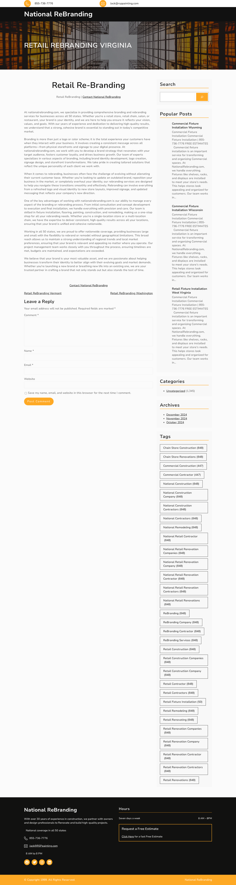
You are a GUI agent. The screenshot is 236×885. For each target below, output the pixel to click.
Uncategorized (175, 391)
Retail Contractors (179, 693)
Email (28, 365)
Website (29, 379)
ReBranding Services (180, 640)
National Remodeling (180, 527)
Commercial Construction (183, 466)
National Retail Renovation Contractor (180, 577)
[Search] (202, 97)
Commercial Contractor (182, 475)
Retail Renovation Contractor (182, 756)
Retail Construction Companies (183, 660)
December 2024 (176, 415)
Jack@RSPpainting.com (43, 846)
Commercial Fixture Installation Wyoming (187, 125)
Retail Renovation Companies (182, 730)
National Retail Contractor (180, 538)
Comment (31, 315)
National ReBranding (58, 14)
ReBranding (174, 613)
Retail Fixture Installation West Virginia (189, 291)
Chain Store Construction (183, 448)
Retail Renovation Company (181, 743)
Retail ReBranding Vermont (42, 293)
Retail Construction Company (182, 673)
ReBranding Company (181, 622)
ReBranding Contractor (182, 631)
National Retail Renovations (181, 602)
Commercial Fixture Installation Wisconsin (187, 208)
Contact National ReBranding (102, 97)
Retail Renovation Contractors (183, 769)
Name (29, 351)
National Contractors (180, 518)
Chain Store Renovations (183, 457)
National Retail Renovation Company (180, 564)
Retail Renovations (179, 780)
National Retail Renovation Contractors (180, 589)
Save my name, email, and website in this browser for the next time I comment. (79, 393)
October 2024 (175, 422)
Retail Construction (179, 649)
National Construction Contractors (177, 507)
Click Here (128, 836)
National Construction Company (177, 494)
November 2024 (176, 418)
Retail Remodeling (179, 711)
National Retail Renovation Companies (180, 551)
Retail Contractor (178, 684)
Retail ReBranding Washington (131, 293)
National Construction (181, 484)
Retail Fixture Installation (182, 702)
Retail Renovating (178, 720)
